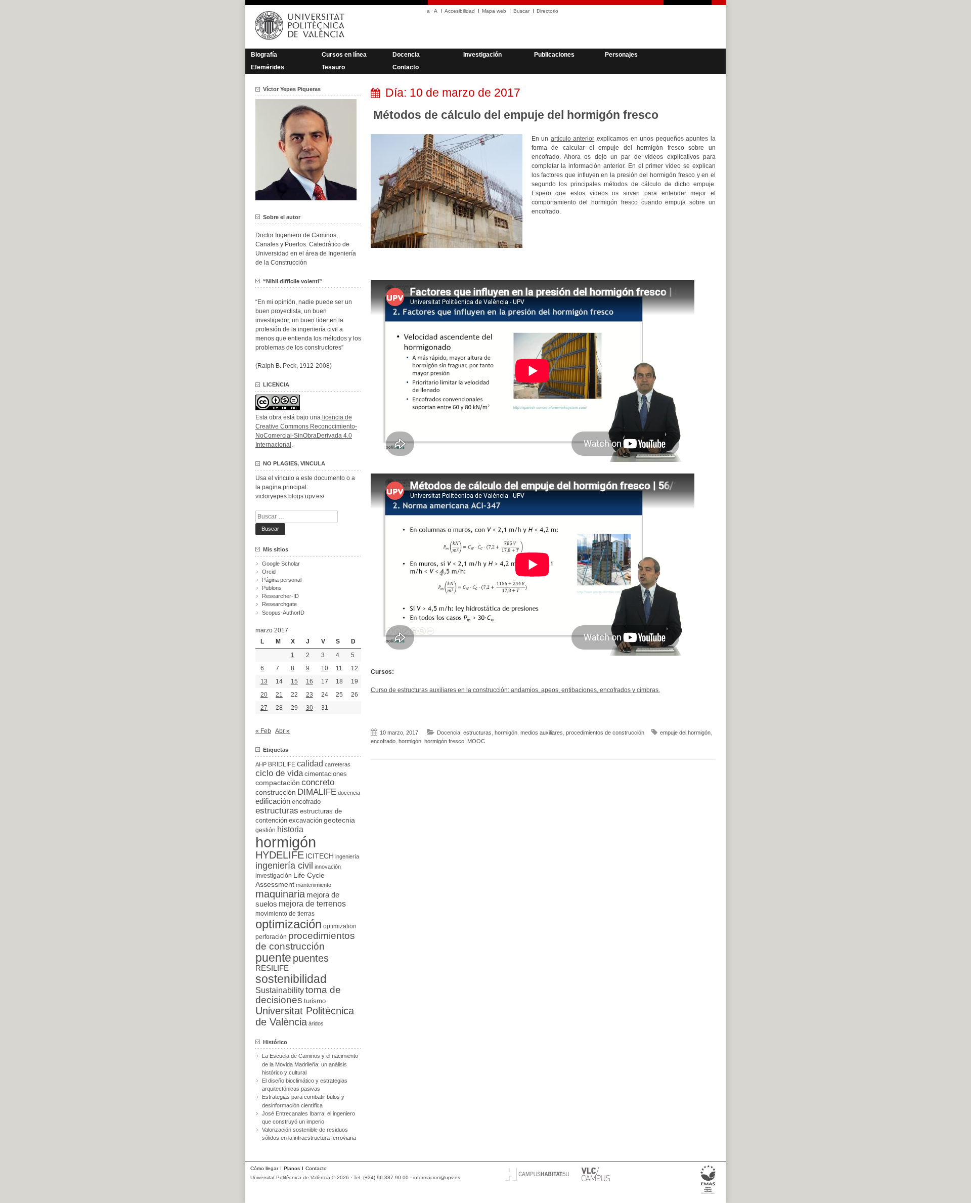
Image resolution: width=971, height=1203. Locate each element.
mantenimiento (313, 885)
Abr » (282, 731)
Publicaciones (554, 54)
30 (309, 707)
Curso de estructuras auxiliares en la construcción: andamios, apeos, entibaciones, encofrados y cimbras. (515, 690)
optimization (340, 926)
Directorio (547, 11)
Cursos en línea (344, 54)
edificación (272, 801)
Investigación (482, 54)
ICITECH (319, 856)
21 (279, 694)
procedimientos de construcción (605, 732)
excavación (305, 820)
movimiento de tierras (285, 913)
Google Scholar (281, 564)
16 (309, 681)
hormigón (506, 732)
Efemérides (267, 67)
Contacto (405, 67)
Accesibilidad (460, 11)
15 (294, 681)
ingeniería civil (284, 865)
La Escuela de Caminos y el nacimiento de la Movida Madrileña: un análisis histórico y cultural (310, 1064)
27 (264, 707)
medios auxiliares (541, 732)
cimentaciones (325, 774)
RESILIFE (272, 968)
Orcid (269, 572)
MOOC (476, 741)
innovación (328, 867)
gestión (265, 830)
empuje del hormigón (685, 732)
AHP (261, 764)
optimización (288, 924)
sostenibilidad (291, 978)
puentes (311, 958)
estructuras (477, 732)
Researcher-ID (280, 596)
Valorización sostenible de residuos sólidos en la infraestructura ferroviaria (309, 1134)
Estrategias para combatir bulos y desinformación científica (303, 1101)
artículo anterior (573, 138)
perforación (271, 936)
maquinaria (280, 893)
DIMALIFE (316, 792)
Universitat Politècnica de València (304, 1016)
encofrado (383, 741)
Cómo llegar (264, 1168)
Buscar (521, 11)
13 (264, 681)
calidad (310, 763)
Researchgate (279, 604)
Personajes (621, 54)
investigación (273, 875)
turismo (315, 1001)
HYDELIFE (279, 855)
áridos (316, 1023)
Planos (292, 1168)
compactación (277, 783)
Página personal (281, 580)
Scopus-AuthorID (283, 613)
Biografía (264, 54)
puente (273, 957)
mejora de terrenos (312, 903)
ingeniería (347, 856)
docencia (349, 793)
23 (309, 694)
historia (290, 829)
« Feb (263, 731)
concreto (317, 782)
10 (324, 668)
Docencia (406, 54)
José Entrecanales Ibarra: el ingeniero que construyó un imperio (308, 1117)
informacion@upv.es (436, 1177)
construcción (275, 792)
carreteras (337, 764)
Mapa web (494, 11)
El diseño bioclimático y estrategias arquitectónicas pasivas (304, 1085)
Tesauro (333, 67)
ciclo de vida (279, 773)
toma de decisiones (298, 994)
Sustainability (279, 990)
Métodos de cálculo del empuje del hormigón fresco (515, 114)
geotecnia (339, 820)
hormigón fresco (444, 741)
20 (264, 694)
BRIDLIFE (281, 764)
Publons (272, 588)
